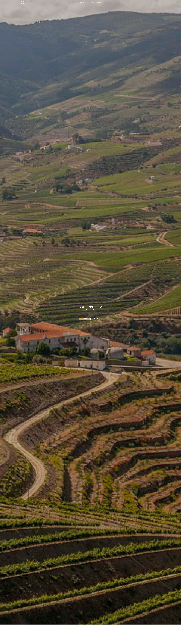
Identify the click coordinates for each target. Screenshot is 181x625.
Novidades (84, 318)
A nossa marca (95, 318)
